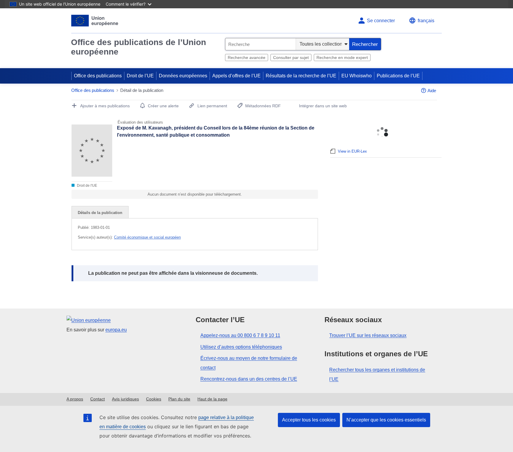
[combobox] (260, 44)
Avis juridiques (125, 399)
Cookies (153, 399)
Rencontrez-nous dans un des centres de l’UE (248, 378)
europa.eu (116, 329)
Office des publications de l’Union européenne (138, 47)
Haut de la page (212, 399)
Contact (97, 399)
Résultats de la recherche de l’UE (301, 75)
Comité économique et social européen (147, 237)
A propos (74, 399)
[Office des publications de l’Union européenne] (94, 20)
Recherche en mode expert (342, 57)
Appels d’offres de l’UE (236, 75)
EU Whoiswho (356, 75)
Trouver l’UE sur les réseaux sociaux (367, 335)
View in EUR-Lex (352, 151)
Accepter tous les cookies (309, 419)
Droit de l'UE (86, 185)
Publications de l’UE (398, 75)
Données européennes (183, 75)
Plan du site (179, 399)
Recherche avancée (246, 57)
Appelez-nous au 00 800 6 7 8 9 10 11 (240, 335)
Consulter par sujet (291, 57)
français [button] (426, 20)
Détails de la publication (100, 212)
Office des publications (98, 75)
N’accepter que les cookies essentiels (386, 419)
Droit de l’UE (140, 75)
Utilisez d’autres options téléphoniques (241, 346)
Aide (432, 90)
